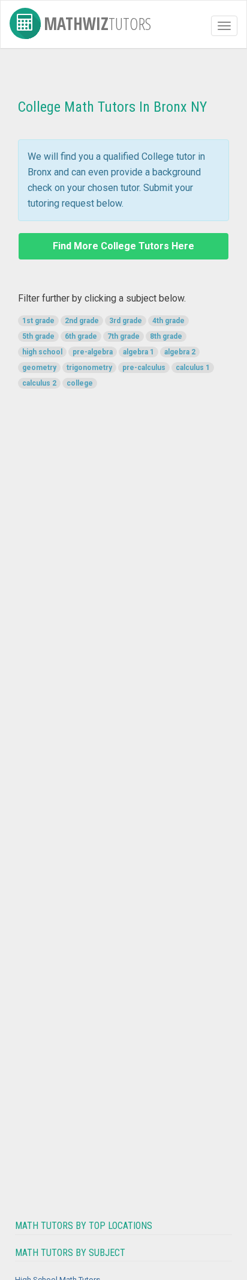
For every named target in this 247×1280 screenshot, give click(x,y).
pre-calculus (143, 367)
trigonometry (89, 367)
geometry (39, 367)
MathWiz (97, 21)
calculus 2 (39, 383)
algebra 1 (138, 352)
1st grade (38, 321)
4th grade (168, 321)
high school (42, 352)
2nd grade (82, 321)
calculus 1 (193, 367)
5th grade (38, 336)
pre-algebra (93, 352)
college (80, 383)
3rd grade (125, 321)
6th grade (81, 336)
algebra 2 (179, 352)
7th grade (123, 336)
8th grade (166, 336)
